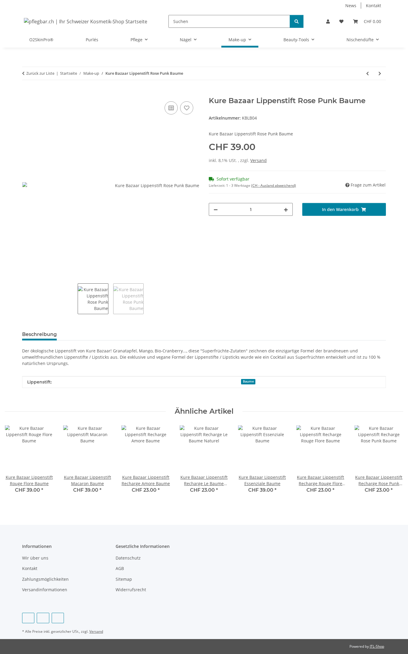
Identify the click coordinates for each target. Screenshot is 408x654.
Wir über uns (35, 558)
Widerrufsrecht (131, 589)
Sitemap (124, 579)
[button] (328, 21)
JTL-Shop (377, 646)
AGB (120, 568)
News (350, 5)
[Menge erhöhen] (285, 209)
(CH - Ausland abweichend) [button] (273, 185)
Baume (248, 381)
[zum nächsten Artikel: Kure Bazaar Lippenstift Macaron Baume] (380, 73)
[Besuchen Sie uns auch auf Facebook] (28, 618)
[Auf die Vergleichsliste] (171, 107)
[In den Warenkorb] (27, 93)
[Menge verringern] (215, 209)
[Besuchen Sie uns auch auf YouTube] (43, 618)
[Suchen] (296, 21)
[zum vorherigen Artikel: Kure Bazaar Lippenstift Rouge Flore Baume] (367, 73)
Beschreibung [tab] (39, 334)
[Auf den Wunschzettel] (186, 107)
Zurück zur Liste (40, 73)
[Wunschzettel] (341, 21)
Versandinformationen (44, 589)
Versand (258, 160)
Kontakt (373, 5)
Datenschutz (128, 558)
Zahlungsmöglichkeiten (45, 579)
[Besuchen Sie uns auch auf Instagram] (58, 618)
